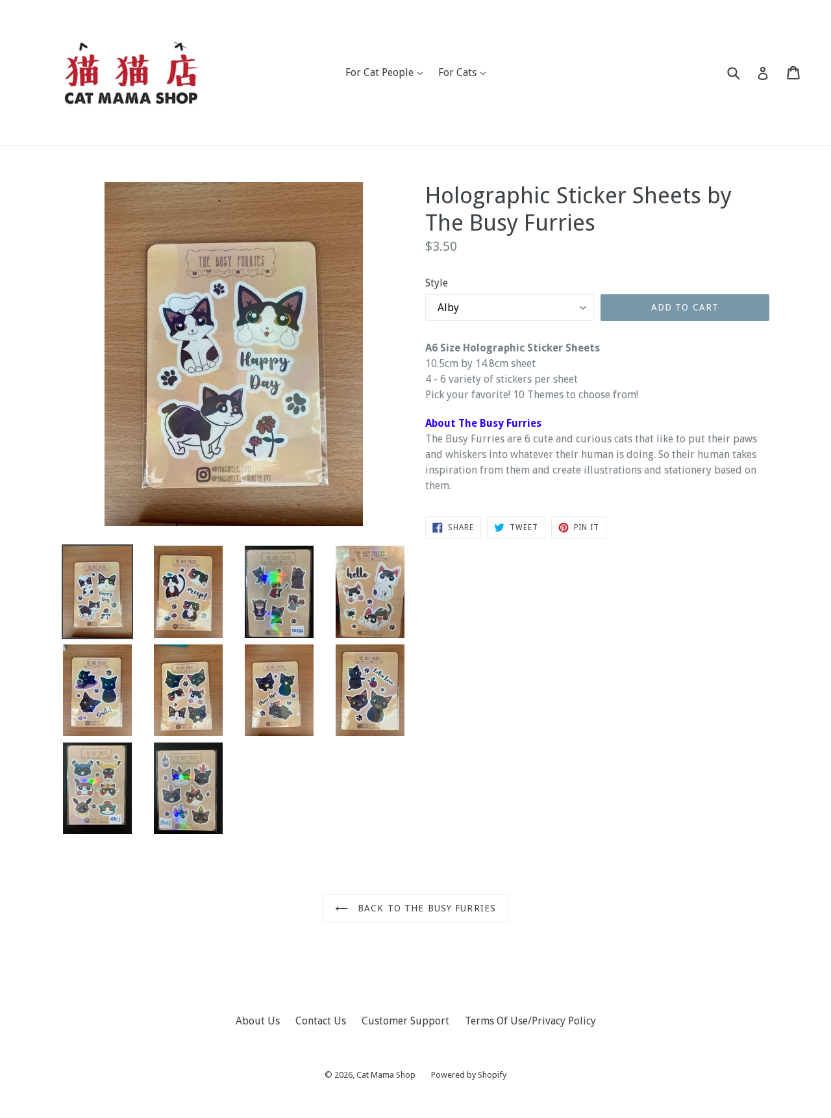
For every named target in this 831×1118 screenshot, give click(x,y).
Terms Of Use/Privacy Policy (530, 1021)
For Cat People (387, 72)
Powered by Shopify (468, 1075)
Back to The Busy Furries (425, 908)
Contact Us (320, 1021)
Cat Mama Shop (386, 1075)
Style (436, 283)
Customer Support (405, 1021)
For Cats (465, 72)
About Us (258, 1021)
